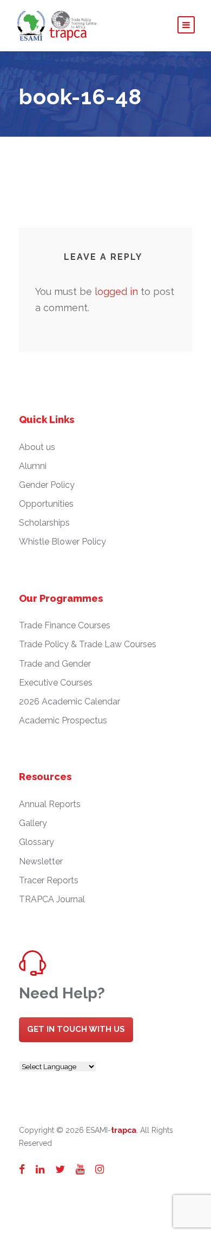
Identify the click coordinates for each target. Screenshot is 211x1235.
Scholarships (44, 523)
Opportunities (46, 504)
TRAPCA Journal (52, 899)
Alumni (33, 466)
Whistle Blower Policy (62, 541)
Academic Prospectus (63, 720)
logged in (116, 291)
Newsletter (41, 861)
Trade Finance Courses (64, 625)
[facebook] (22, 1169)
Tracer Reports (48, 880)
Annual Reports (50, 804)
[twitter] (60, 1169)
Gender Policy (47, 485)
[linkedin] (40, 1169)
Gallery (33, 823)
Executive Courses (56, 682)
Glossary (36, 842)
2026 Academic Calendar (69, 701)
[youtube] (80, 1169)
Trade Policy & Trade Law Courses (87, 644)
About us (37, 447)
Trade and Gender (55, 664)
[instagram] (99, 1169)
